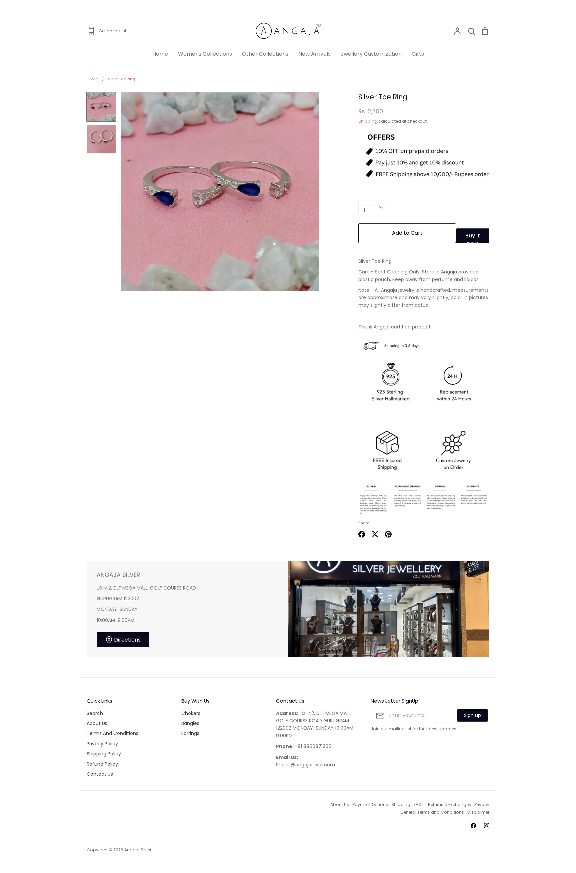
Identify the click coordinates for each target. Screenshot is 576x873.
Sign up (472, 715)
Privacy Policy (102, 743)
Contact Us (100, 774)
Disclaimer (478, 812)
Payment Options (370, 804)
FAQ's (419, 804)
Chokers (190, 713)
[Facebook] (473, 825)
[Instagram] (486, 825)
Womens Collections (205, 54)
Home (160, 54)
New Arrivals (314, 54)
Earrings (190, 733)
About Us (97, 723)
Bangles (190, 723)
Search (95, 713)
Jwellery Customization (371, 54)
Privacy (481, 804)
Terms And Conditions (112, 733)
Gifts (418, 54)
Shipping (367, 121)
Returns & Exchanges (449, 804)
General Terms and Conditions (432, 812)
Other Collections (265, 54)
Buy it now (472, 237)
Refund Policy (102, 764)
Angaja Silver (137, 850)
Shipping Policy (104, 753)
